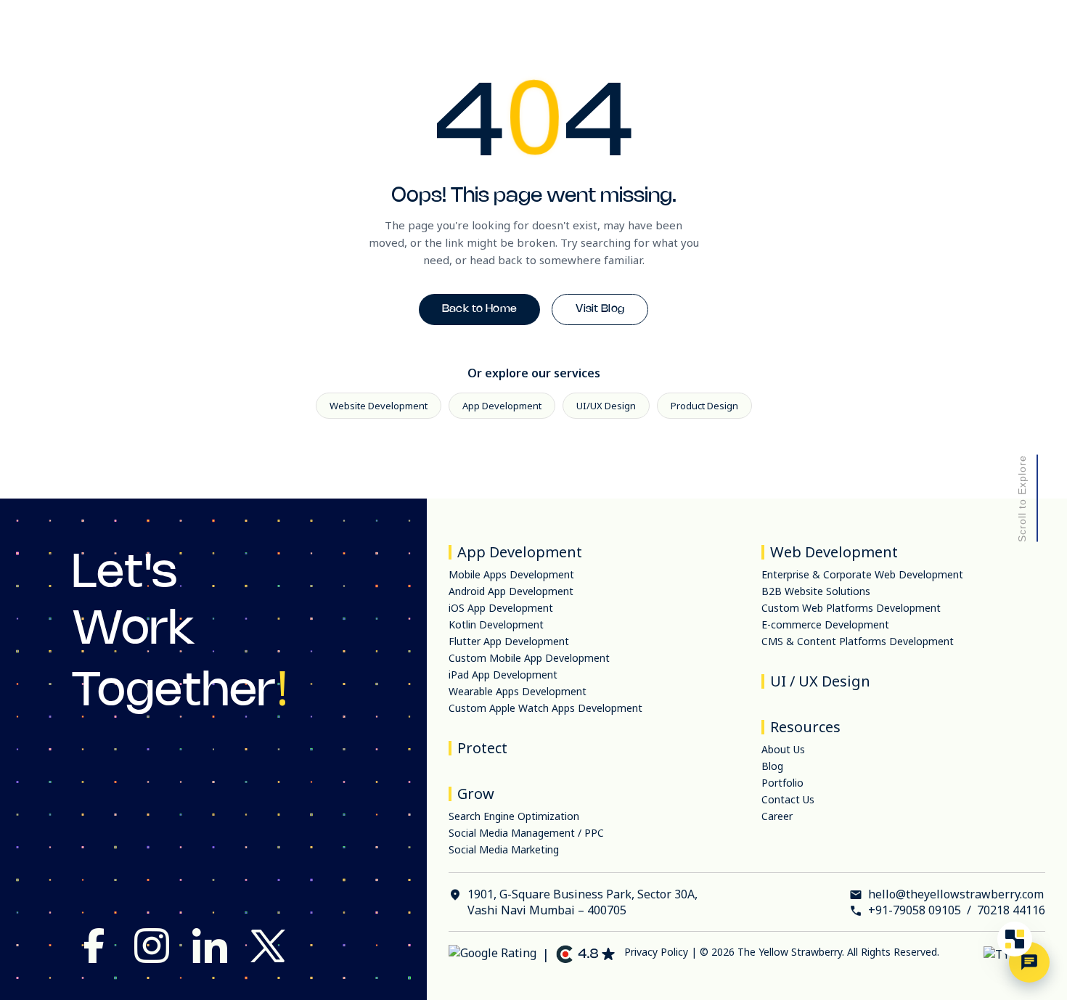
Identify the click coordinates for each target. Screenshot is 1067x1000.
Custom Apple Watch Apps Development (545, 708)
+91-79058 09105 (914, 910)
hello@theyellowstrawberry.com (956, 894)
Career (777, 816)
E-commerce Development (825, 624)
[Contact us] (1029, 962)
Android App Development (511, 591)
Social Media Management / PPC (526, 833)
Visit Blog (600, 309)
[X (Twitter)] (268, 947)
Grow (475, 793)
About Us (783, 749)
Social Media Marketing (504, 849)
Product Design (704, 405)
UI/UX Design (606, 405)
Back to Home (480, 309)
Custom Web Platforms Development (851, 608)
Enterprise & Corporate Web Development (862, 574)
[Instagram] (151, 947)
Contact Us (787, 799)
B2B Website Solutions (815, 591)
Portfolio (782, 783)
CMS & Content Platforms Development (857, 641)
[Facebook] (93, 947)
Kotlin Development (496, 624)
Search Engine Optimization (514, 816)
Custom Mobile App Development (529, 658)
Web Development (834, 552)
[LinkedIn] (210, 947)
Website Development (379, 405)
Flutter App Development (509, 641)
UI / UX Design (820, 681)
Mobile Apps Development (511, 574)
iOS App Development (501, 608)
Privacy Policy (656, 952)
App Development (501, 405)
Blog (772, 766)
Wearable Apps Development (517, 691)
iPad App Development (503, 674)
